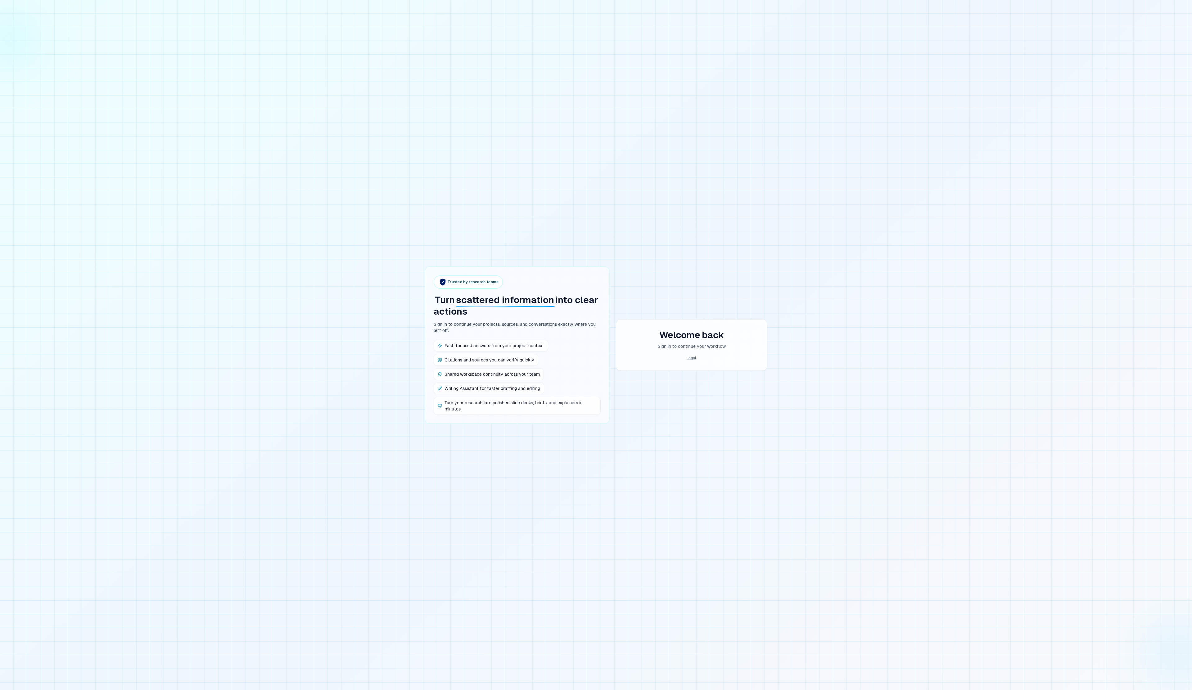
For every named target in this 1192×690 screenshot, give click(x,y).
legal (692, 358)
